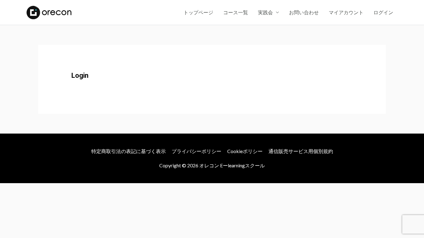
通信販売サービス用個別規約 (300, 151)
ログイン (383, 12)
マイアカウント (346, 12)
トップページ (198, 12)
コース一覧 (235, 12)
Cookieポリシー (245, 151)
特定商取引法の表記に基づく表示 (128, 151)
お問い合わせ (304, 12)
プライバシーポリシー (196, 151)
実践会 (265, 12)
